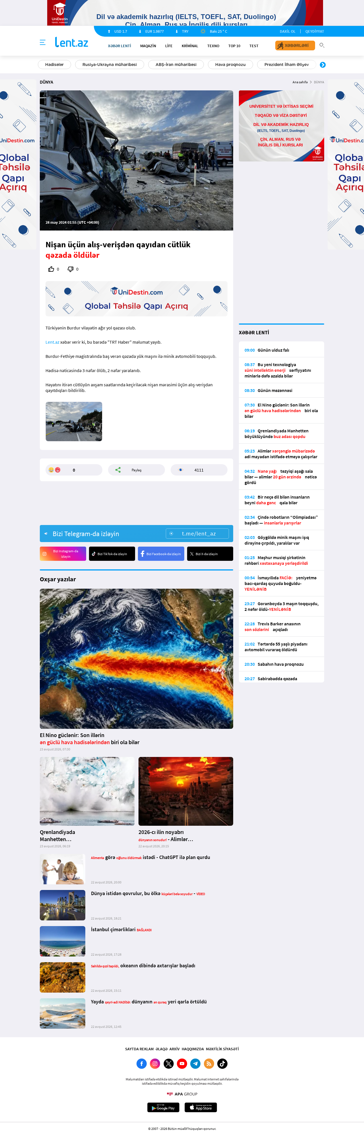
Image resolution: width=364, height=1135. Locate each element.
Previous (41, 65)
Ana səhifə (300, 82)
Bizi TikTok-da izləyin (112, 554)
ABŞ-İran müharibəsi (176, 64)
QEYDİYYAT (314, 31)
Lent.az (52, 342)
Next (322, 65)
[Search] (322, 44)
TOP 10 (234, 45)
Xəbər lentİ (119, 45)
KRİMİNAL (190, 45)
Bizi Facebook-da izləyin (163, 554)
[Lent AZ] (71, 42)
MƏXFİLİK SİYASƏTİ (222, 1048)
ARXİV (174, 1048)
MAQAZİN (148, 45)
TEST (253, 45)
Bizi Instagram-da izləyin (65, 554)
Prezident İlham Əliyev (286, 64)
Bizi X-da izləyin (207, 554)
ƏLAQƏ (161, 1048)
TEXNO (213, 45)
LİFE (169, 45)
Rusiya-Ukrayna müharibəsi (109, 64)
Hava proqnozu (230, 64)
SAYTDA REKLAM (139, 1048)
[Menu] (43, 42)
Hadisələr (54, 64)
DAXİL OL (287, 31)
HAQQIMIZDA (193, 1048)
